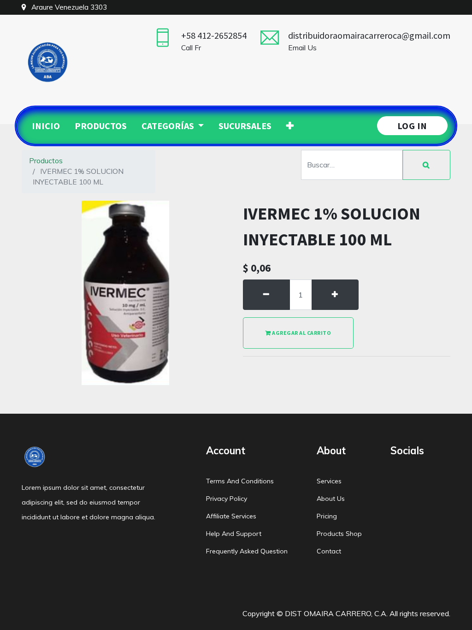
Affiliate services (231, 516)
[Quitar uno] (266, 294)
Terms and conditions (240, 481)
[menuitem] (45, 126)
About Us (331, 498)
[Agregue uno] (335, 294)
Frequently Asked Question (247, 551)
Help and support (233, 533)
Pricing (327, 516)
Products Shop (339, 533)
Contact (329, 551)
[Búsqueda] (426, 165)
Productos (46, 160)
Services (329, 481)
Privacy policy (226, 498)
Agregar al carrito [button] (301, 332)
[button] (290, 126)
